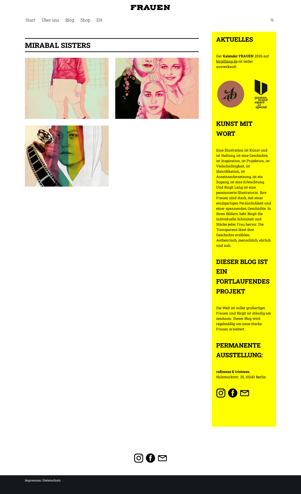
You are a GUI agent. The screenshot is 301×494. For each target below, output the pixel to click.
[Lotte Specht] (67, 88)
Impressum (33, 480)
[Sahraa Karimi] (67, 156)
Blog (69, 20)
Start (30, 20)
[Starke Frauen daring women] (150, 7)
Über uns (50, 20)
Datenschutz (52, 480)
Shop (85, 20)
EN (99, 20)
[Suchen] (272, 20)
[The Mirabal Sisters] (157, 88)
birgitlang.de (227, 61)
